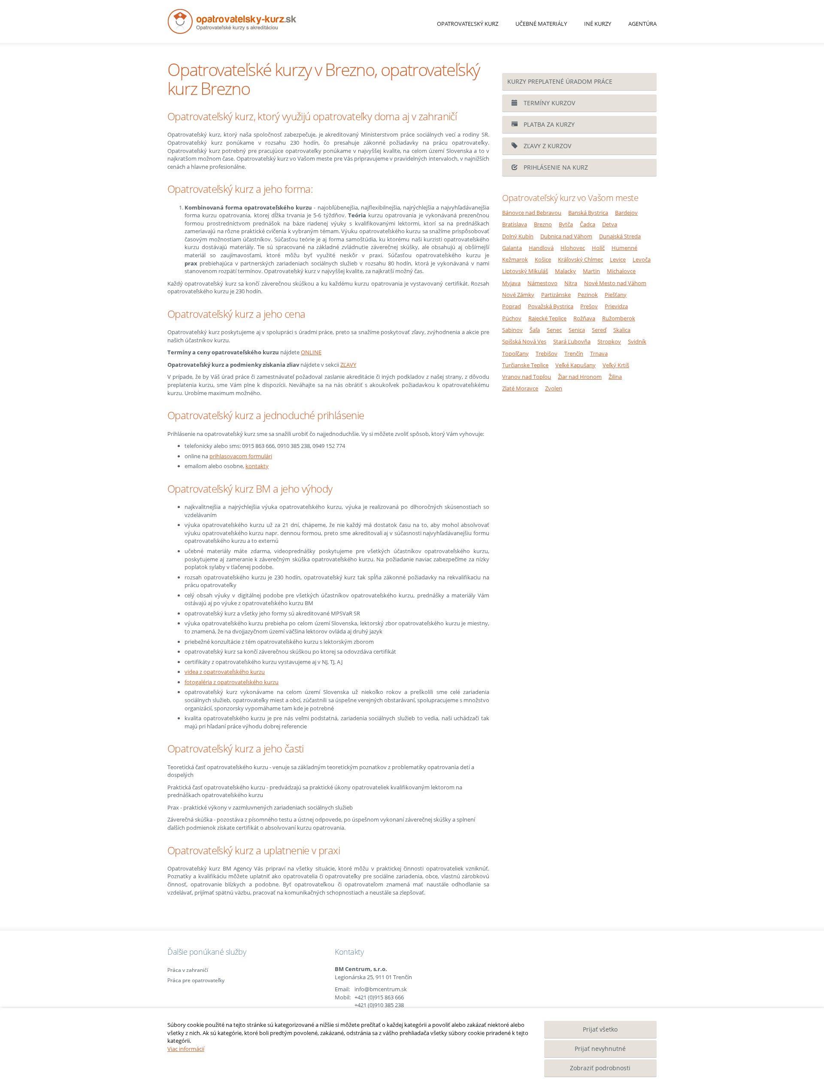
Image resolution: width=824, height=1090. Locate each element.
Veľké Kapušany (575, 365)
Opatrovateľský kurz (467, 23)
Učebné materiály (541, 23)
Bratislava (514, 224)
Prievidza (616, 306)
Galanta (512, 248)
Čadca (587, 224)
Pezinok (588, 294)
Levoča (642, 259)
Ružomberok (618, 318)
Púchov (511, 318)
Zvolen (553, 388)
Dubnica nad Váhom (566, 236)
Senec (554, 330)
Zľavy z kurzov (546, 146)
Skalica (621, 330)
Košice (543, 259)
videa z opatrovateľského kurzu (225, 672)
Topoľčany (515, 353)
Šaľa (535, 330)
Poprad (511, 306)
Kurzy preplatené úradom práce (559, 81)
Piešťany (616, 294)
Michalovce (621, 271)
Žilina (615, 377)
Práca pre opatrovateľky (195, 980)
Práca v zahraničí (187, 970)
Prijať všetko (600, 1029)
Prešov (589, 306)
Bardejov (626, 212)
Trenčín (573, 353)
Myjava (511, 283)
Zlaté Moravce (520, 388)
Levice (618, 259)
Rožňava (584, 318)
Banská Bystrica (588, 212)
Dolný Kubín (517, 236)
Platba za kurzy (548, 124)
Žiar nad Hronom (580, 377)
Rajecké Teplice (547, 318)
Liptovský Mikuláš (525, 271)
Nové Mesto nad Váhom (615, 283)
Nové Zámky (518, 294)
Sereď (599, 330)
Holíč (598, 248)
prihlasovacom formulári (240, 456)
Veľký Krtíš (616, 365)
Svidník (637, 341)
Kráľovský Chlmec (580, 259)
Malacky (565, 271)
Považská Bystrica (550, 306)
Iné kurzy (597, 23)
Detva (609, 224)
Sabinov (512, 330)
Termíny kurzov (548, 103)
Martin (591, 271)
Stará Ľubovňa (572, 341)
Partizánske (556, 294)
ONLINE (311, 352)
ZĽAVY (348, 364)
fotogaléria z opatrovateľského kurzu (232, 682)
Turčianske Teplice (525, 365)
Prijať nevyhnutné (600, 1048)
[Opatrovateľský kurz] (265, 21)
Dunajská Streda (620, 236)
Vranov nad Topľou (526, 377)
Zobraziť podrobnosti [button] (600, 1068)
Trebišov (546, 353)
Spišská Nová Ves (524, 341)
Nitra (570, 283)
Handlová (541, 248)
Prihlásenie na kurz (555, 167)
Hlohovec (572, 248)
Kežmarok (515, 259)
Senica (577, 330)
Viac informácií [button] (185, 1049)
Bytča (566, 224)
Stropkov (609, 341)
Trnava (599, 353)
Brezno (543, 224)
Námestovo (542, 283)
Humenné (624, 248)
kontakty (257, 466)
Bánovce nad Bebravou (531, 212)
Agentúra (642, 23)
